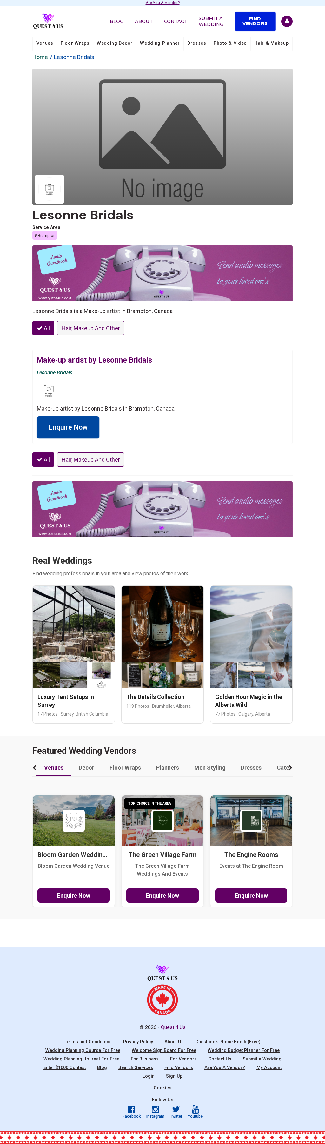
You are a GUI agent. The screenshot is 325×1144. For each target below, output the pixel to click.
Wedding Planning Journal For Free (81, 1059)
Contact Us (219, 1059)
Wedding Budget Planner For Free (244, 1050)
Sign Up (174, 1076)
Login (149, 1076)
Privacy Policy (138, 1042)
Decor (86, 767)
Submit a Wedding (211, 21)
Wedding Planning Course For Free (82, 1050)
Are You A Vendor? (163, 3)
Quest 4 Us (173, 1027)
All (46, 328)
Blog (116, 21)
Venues (44, 43)
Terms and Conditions (88, 1042)
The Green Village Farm (162, 855)
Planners (167, 767)
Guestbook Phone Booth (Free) (228, 1042)
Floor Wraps (75, 43)
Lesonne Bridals (83, 215)
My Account (269, 1067)
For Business (145, 1059)
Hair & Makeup (271, 43)
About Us (174, 1042)
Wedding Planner (160, 43)
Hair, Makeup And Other (91, 328)
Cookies (162, 1088)
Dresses (196, 43)
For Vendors (183, 1059)
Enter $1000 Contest (64, 1067)
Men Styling (210, 767)
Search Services (135, 1067)
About (144, 21)
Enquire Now (68, 427)
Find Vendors (255, 21)
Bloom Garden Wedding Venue (73, 866)
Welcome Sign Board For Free (164, 1050)
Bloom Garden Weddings (73, 855)
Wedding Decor (115, 43)
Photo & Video (230, 43)
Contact (175, 21)
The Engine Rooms (251, 855)
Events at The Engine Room (251, 866)
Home (40, 57)
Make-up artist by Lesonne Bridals (94, 360)
